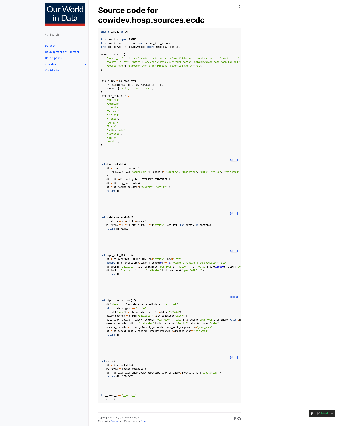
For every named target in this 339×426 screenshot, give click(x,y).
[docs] (234, 160)
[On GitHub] (239, 419)
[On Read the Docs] (235, 419)
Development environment (62, 52)
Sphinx (114, 421)
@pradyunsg (131, 421)
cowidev (50, 64)
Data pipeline (53, 58)
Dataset (50, 45)
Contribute (52, 70)
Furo (143, 421)
